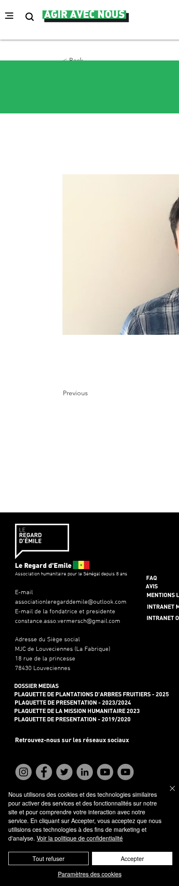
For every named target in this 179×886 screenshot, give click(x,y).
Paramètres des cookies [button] (90, 874)
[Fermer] (167, 793)
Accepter (132, 858)
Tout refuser (48, 858)
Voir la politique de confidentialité (80, 838)
